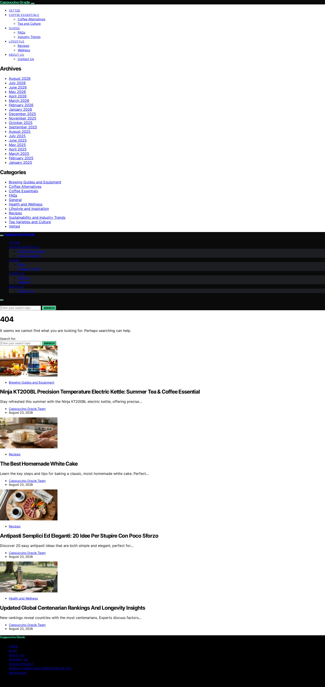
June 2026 (18, 87)
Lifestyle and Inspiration (29, 208)
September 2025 (23, 127)
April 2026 (18, 96)
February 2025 (21, 158)
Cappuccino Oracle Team (27, 409)
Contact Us (26, 59)
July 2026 (17, 83)
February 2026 (21, 105)
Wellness (24, 50)
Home (13, 646)
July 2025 (17, 136)
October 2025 (20, 122)
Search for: (8, 303)
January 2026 (20, 109)
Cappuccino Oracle (15, 2)
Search (49, 308)
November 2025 (22, 118)
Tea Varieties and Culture (30, 222)
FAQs (21, 32)
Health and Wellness (25, 204)
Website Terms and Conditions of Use (40, 668)
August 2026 (20, 78)
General (15, 200)
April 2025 (18, 149)
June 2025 (18, 140)
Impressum (18, 672)
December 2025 (22, 114)
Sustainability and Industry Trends (37, 217)
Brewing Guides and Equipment (35, 182)
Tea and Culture (29, 23)
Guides (14, 28)
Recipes (23, 46)
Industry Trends (29, 37)
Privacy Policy (21, 664)
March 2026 (19, 100)
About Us (16, 54)
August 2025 (20, 131)
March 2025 (19, 153)
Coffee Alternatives (31, 19)
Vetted (14, 10)
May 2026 (17, 91)
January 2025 (20, 162)
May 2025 (17, 145)
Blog (13, 650)
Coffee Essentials (24, 15)
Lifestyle (16, 41)
